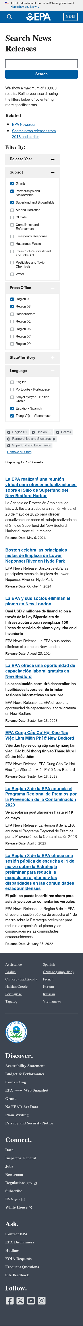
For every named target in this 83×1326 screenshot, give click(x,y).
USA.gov (12, 1199)
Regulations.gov (18, 1183)
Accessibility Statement (25, 1065)
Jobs (9, 1166)
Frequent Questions (22, 1267)
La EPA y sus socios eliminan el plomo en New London (37, 601)
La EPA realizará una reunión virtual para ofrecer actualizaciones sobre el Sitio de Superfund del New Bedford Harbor (41, 487)
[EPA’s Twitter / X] (20, 1300)
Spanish (49, 965)
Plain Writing (17, 1115)
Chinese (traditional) (21, 979)
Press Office (20, 288)
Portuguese (13, 994)
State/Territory (22, 358)
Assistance (13, 965)
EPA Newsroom (24, 125)
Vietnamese (52, 1001)
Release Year (21, 159)
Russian (49, 994)
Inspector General (20, 1158)
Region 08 (44, 432)
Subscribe (13, 1191)
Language (18, 371)
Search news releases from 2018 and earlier (34, 134)
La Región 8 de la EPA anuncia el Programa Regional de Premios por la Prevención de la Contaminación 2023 (41, 797)
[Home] (38, 17)
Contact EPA (16, 1234)
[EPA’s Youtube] (31, 1300)
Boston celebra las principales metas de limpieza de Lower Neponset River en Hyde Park (36, 556)
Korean (48, 987)
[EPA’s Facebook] (9, 1300)
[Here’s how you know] (41, 5)
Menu (70, 16)
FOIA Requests (18, 1258)
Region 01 (19, 432)
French (48, 979)
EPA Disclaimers (19, 1242)
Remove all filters (19, 452)
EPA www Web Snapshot (26, 1090)
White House (16, 1207)
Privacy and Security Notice (29, 1123)
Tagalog (11, 1001)
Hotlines (12, 1250)
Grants (65, 432)
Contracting (15, 1082)
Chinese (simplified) (58, 972)
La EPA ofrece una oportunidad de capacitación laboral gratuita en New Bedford (40, 671)
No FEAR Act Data (21, 1107)
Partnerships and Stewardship (33, 439)
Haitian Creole (16, 987)
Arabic (10, 972)
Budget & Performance (25, 1074)
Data (9, 1150)
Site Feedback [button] (17, 1275)
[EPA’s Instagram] (41, 1300)
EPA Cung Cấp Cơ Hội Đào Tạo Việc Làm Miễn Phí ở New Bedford (39, 735)
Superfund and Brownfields (31, 445)
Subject (16, 172)
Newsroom (14, 1174)
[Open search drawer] (9, 17)
